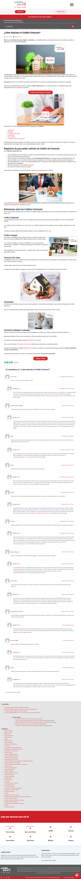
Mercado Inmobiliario (9, 791)
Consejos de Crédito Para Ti (11, 744)
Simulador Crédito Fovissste (11, 801)
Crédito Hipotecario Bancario (11, 757)
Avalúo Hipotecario (9, 735)
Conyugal (10, 132)
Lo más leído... (10, 26)
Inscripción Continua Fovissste (12, 789)
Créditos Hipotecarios (10, 776)
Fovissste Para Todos (14, 133)
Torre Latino (10, 832)
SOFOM (6, 805)
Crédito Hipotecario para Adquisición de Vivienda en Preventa (19, 761)
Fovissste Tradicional (9, 786)
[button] (72, 5)
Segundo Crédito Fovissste (11, 798)
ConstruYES (11, 135)
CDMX (50, 831)
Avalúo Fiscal (8, 733)
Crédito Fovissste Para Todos (11, 756)
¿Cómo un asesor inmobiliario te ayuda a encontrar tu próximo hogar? (31, 720)
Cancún (71, 831)
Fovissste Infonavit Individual (11, 783)
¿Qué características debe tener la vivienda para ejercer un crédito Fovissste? (22, 712)
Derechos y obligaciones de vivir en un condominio (26, 724)
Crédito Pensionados (9, 769)
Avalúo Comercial (9, 732)
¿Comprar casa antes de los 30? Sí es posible (25, 718)
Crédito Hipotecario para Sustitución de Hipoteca (16, 764)
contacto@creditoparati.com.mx (57, 395)
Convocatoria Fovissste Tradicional (13, 747)
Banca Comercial (8, 740)
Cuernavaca (10, 840)
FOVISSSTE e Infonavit (34, 340)
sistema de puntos (29, 225)
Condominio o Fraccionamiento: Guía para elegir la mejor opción (30, 725)
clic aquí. (48, 231)
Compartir (16, 362)
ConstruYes (7, 745)
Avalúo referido (8, 737)
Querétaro (30, 840)
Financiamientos (8, 779)
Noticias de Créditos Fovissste (12, 795)
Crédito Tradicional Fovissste (11, 773)
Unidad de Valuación (9, 806)
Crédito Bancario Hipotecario (11, 750)
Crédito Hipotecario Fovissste (11, 759)
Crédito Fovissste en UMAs (11, 754)
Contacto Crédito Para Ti (24, 630)
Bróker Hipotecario (9, 742)
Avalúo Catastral (8, 730)
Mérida (50, 840)
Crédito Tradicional (9, 771)
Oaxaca (71, 840)
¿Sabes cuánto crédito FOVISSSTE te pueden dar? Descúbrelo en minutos (32, 722)
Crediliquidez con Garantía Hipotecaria (13, 749)
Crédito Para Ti (28, 348)
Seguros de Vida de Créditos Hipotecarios (14, 800)
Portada (5, 22)
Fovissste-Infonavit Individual (16, 138)
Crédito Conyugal (8, 752)
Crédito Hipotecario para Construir (12, 762)
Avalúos (6, 739)
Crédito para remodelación (11, 767)
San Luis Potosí (30, 832)
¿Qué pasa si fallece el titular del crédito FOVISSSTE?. (17, 707)
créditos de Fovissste (25, 344)
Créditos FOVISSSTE (9, 774)
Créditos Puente (8, 778)
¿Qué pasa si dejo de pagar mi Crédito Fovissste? (16, 710)
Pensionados (11, 137)
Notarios (7, 793)
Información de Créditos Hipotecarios (13, 788)
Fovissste (7, 781)
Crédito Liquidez (8, 766)
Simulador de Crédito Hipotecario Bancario (14, 803)
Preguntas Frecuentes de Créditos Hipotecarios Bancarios (18, 796)
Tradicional (11, 130)
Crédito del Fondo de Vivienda (16, 203)
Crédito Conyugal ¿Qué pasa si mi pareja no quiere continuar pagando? (21, 709)
